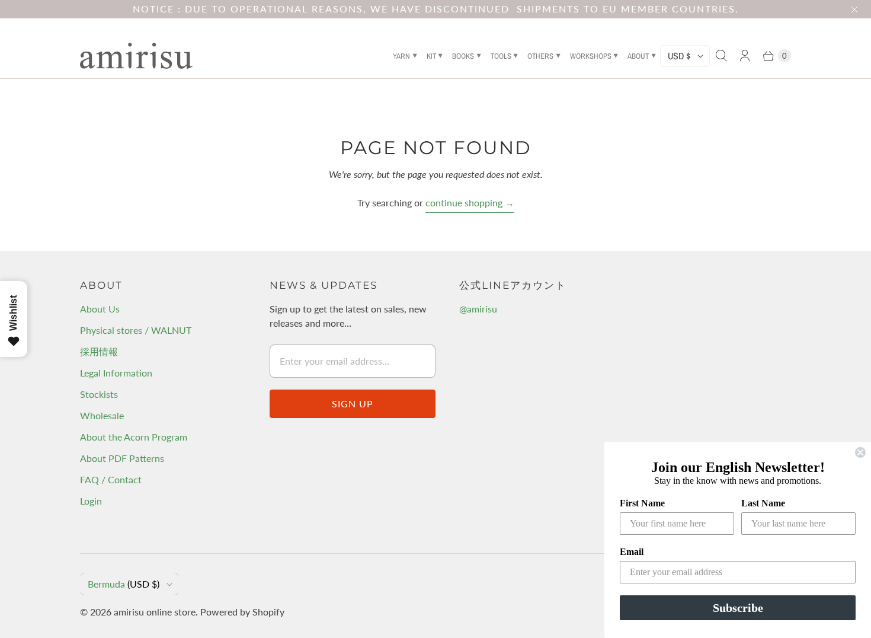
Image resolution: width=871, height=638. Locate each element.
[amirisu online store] (136, 56)
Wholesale (102, 415)
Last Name (763, 503)
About (638, 56)
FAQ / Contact (111, 479)
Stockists (99, 394)
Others (540, 56)
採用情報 (99, 351)
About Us (100, 308)
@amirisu (478, 308)
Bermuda (123, 583)
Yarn (401, 56)
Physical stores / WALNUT (135, 330)
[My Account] (745, 56)
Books (463, 56)
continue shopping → (469, 202)
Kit (431, 56)
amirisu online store (155, 611)
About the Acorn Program (133, 436)
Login (91, 500)
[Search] (721, 56)
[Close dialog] (860, 452)
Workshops (590, 56)
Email (631, 552)
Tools (501, 56)
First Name (642, 503)
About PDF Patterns (122, 458)
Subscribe (738, 607)
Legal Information (116, 372)
